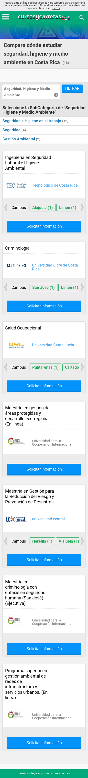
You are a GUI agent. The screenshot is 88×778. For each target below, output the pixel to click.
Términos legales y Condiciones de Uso (44, 773)
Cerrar (56, 8)
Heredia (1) (42, 541)
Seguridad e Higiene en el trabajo (32, 121)
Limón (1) (67, 207)
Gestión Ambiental (19, 139)
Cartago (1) (75, 367)
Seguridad (12, 130)
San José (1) (43, 287)
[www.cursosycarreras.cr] (44, 17)
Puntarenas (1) (45, 367)
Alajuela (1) (42, 207)
